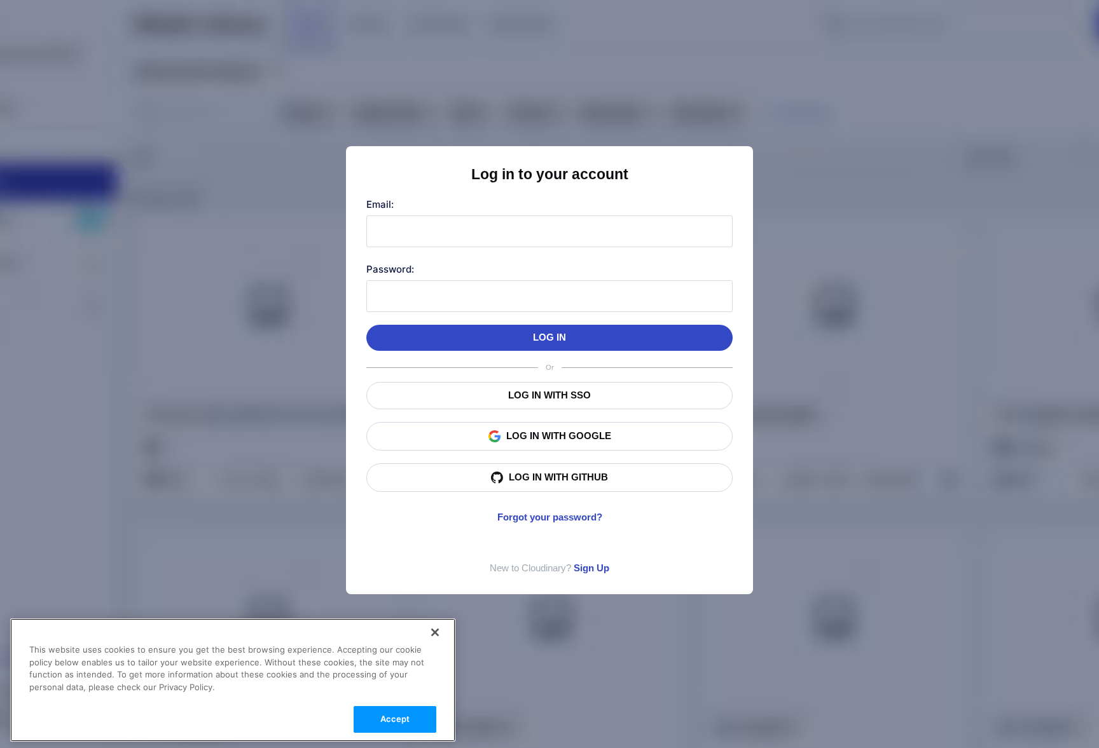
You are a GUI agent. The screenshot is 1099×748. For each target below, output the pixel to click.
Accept (395, 719)
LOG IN (549, 337)
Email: (380, 204)
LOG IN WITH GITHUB (558, 477)
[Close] (435, 632)
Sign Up (591, 567)
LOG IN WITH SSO (549, 395)
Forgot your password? (549, 517)
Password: (390, 269)
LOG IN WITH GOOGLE (558, 435)
